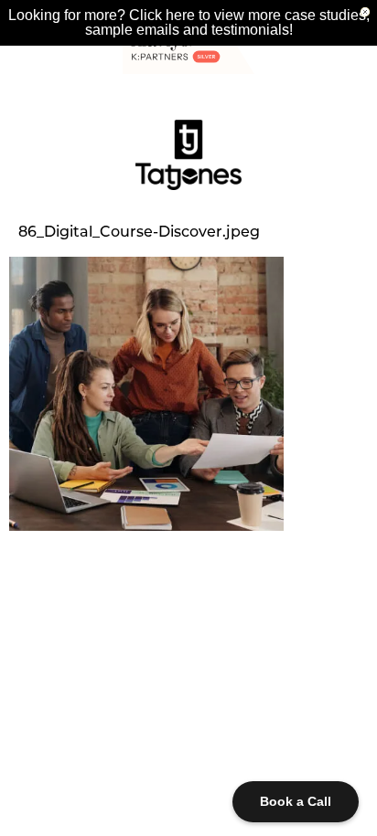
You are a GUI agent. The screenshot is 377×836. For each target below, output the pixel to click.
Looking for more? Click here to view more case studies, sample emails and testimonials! (189, 22)
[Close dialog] (365, 11)
